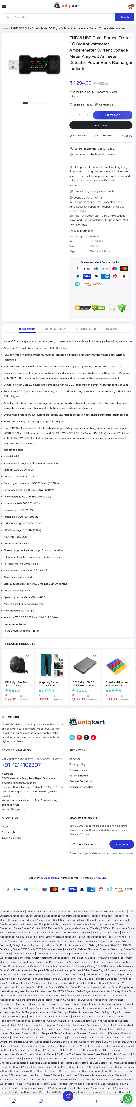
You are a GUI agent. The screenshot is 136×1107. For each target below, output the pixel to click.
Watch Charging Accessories (33, 1012)
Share (128, 135)
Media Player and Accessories (93, 991)
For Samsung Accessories (39, 941)
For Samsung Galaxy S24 (86, 966)
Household (38, 1025)
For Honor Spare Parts (32, 1092)
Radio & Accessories (34, 983)
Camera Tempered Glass (30, 999)
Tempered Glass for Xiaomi (92, 1033)
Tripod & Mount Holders (102, 1058)
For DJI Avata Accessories (92, 999)
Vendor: (73, 246)
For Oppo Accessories (120, 1046)
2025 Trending (59, 1083)
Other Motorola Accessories (112, 953)
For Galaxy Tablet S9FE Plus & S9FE (20, 949)
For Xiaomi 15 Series (75, 1058)
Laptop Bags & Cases (48, 1075)
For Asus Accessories (58, 1025)
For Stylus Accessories (106, 932)
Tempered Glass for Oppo (79, 953)
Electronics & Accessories (111, 911)
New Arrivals (125, 970)
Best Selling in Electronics (38, 1029)
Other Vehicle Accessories (117, 966)
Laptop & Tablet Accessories (16, 1075)
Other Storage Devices (49, 953)
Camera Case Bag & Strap (51, 1037)
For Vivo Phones (117, 936)
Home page (107, 1067)
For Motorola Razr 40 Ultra (31, 987)
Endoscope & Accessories (55, 966)
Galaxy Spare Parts (124, 991)
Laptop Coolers (72, 970)
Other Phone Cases (65, 1067)
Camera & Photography (13, 1016)
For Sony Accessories (97, 1008)
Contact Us (8, 832)
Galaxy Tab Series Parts (30, 936)
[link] (27, 656)
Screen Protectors (123, 1071)
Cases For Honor (25, 1054)
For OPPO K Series (63, 991)
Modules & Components (30, 1004)
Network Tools (125, 1079)
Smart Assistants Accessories (50, 957)
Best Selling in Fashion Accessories (72, 1012)
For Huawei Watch (107, 957)
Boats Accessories (67, 1029)
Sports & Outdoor (88, 1067)
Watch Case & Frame (61, 1088)
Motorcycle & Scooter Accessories (29, 1041)
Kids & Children (21, 1025)
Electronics (38, 1020)
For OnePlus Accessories (14, 1050)
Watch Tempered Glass (70, 974)
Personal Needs (9, 1092)
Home (5, 28)
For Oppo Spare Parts (36, 1083)
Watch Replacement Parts (15, 957)
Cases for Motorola (90, 1041)
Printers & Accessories (30, 962)
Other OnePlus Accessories (16, 970)
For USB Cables (98, 1062)
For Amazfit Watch (120, 1054)
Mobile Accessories (83, 1016)
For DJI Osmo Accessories (35, 1008)
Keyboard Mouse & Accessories (33, 991)
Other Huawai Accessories (67, 1008)
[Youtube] (93, 737)
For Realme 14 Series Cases (91, 983)
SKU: (72, 241)
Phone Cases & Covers (27, 928)
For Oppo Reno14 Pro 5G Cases (51, 978)
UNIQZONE (100, 877)
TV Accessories (106, 1016)
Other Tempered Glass (93, 1029)
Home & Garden (96, 920)
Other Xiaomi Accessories (90, 1088)
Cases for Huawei (90, 1092)
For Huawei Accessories (101, 1079)
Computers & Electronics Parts (57, 924)
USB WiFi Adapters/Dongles (119, 1041)
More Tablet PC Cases (82, 957)
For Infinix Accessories (122, 1062)
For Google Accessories (69, 941)
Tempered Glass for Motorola (58, 1033)
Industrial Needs (10, 1046)
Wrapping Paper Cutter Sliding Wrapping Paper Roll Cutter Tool (51, 684)
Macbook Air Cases (101, 915)
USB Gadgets (83, 1020)
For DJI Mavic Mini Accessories (79, 995)
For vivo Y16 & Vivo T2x (42, 974)
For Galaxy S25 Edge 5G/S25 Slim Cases (61, 1079)
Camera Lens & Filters (64, 1041)
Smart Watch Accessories (61, 936)
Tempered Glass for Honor (25, 1033)
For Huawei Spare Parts (77, 932)
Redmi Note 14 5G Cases (60, 999)
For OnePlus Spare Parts (60, 1046)
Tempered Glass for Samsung (105, 949)
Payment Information (81, 786)
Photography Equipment (33, 1088)
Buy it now (100, 125)
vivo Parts (104, 995)
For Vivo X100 (27, 1071)
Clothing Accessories (105, 1020)
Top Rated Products (77, 987)
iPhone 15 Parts (9, 1008)
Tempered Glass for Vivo (48, 970)
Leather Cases (46, 1054)
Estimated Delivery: (86, 148)
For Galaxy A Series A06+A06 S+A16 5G (108, 945)
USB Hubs (114, 983)
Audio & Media (80, 928)
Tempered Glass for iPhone (110, 978)
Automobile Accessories (23, 924)
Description (27, 329)
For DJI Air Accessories (69, 945)
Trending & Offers (100, 928)
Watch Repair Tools (11, 1083)
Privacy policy (77, 764)
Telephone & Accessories (43, 1062)
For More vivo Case (82, 978)
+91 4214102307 (21, 764)
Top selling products (42, 945)
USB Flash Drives (66, 1071)
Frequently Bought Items (14, 945)
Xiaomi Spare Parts (33, 1046)
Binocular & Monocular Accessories (111, 1004)
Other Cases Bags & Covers (99, 970)
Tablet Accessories (118, 1088)
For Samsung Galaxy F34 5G (94, 1071)
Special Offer (56, 987)
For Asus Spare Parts (95, 1054)
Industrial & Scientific (12, 911)
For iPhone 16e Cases (68, 1054)
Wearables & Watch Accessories (95, 924)
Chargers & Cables (37, 911)
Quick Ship (59, 920)
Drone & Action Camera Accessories (49, 1016)
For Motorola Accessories (90, 1046)
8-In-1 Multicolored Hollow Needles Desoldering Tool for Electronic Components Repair (118, 684)
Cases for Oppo (92, 1050)
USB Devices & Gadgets (56, 928)
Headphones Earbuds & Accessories (30, 920)
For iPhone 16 (31, 1058)
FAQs (5, 826)
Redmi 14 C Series (10, 1067)
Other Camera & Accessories (103, 1037)
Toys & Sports (77, 1037)
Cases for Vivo (45, 1071)
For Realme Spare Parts (73, 1062)
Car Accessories (53, 949)
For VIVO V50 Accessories (62, 1092)
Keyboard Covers (26, 1079)
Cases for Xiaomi (112, 1025)
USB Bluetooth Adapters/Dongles (105, 974)
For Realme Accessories (87, 1025)
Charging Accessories (75, 915)
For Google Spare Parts (21, 932)
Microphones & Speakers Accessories (84, 1075)
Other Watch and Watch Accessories (67, 1004)
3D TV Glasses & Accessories (43, 915)
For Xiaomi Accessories (98, 941)
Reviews (111, 329)
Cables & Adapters (61, 911)
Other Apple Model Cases (23, 966)
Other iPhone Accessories (84, 1083)
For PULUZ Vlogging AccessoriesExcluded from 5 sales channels (82, 962)
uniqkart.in (50, 877)
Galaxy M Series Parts (14, 995)
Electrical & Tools (84, 911)
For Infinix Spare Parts (49, 932)
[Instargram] (86, 737)
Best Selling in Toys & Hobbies (112, 1012)
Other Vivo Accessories (13, 974)
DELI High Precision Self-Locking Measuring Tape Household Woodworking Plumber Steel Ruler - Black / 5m (17, 684)
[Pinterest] (79, 737)
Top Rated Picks (76, 920)
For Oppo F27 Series (42, 1050)
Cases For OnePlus (24, 953)
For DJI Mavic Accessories (44, 995)
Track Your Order (11, 837)
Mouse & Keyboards (23, 1037)
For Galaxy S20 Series (68, 1050)
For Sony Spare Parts (60, 983)
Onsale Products (100, 987)
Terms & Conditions (80, 781)
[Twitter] (72, 737)
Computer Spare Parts (60, 1020)
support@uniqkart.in (13, 809)
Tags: (72, 251)
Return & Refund (86, 329)
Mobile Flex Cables (75, 949)
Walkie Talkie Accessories (37, 1067)
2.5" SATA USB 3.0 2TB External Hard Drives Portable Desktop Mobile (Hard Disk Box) (83, 684)
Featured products (51, 1058)
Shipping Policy (55, 329)
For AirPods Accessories (92, 936)
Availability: (75, 236)
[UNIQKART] (67, 6)
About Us (74, 758)
